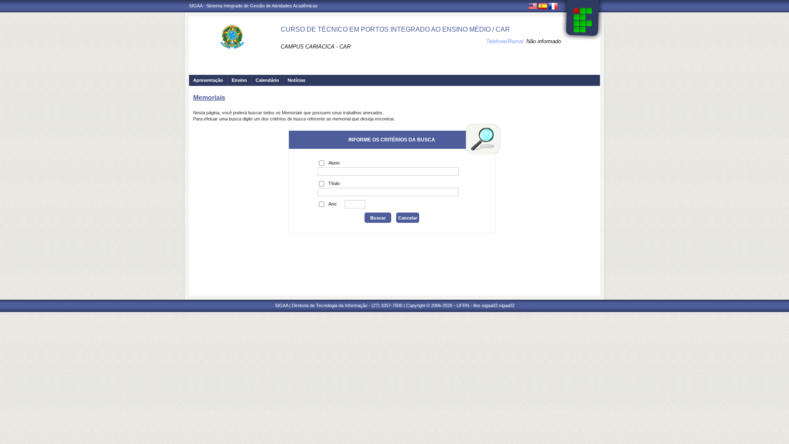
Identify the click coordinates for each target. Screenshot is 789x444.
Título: (334, 183)
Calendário (267, 80)
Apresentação (208, 80)
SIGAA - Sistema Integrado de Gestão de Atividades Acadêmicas (253, 5)
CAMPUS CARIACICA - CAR (316, 47)
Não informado (543, 41)
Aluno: (334, 162)
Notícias (296, 80)
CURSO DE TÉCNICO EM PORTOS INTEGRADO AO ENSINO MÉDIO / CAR (395, 29)
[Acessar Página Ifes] (583, 20)
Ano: (332, 203)
